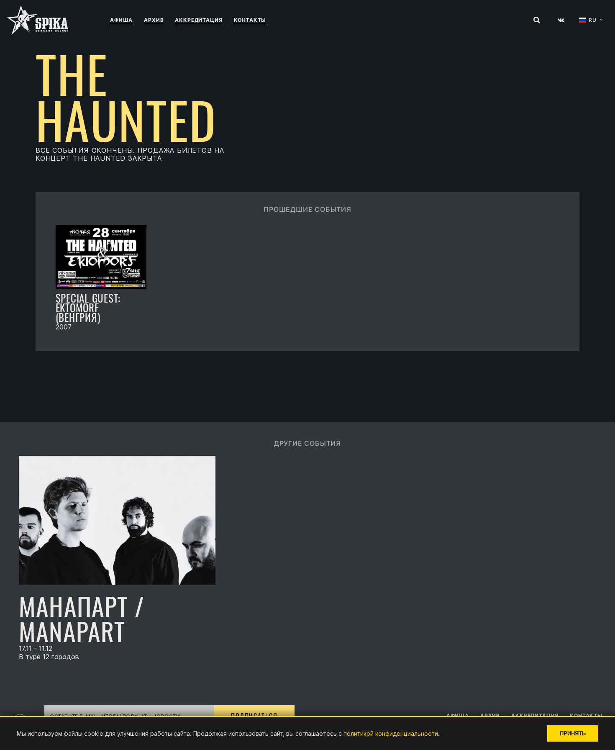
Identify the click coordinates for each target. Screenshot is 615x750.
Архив (154, 20)
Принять (573, 733)
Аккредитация (198, 20)
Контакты (250, 20)
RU (593, 20)
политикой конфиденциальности (390, 733)
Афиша (121, 20)
